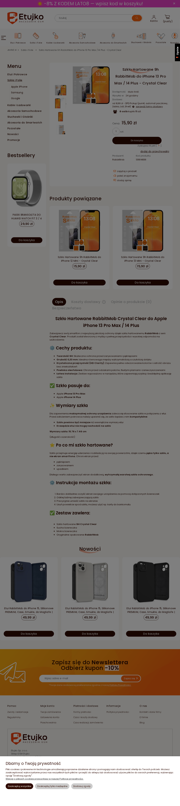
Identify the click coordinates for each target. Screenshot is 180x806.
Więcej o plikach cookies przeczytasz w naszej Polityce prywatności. (44, 778)
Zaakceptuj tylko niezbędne (52, 786)
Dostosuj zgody (82, 786)
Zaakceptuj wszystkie (19, 786)
